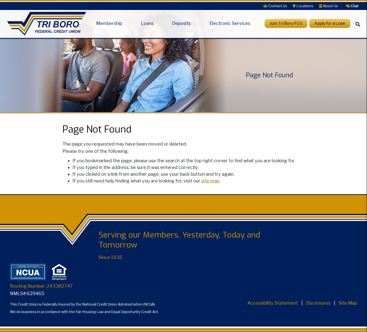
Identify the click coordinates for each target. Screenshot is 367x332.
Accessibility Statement (272, 303)
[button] (352, 5)
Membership (109, 23)
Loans (147, 23)
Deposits (181, 23)
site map (210, 180)
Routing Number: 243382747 (41, 286)
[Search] (357, 28)
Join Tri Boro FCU (286, 23)
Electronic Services (229, 23)
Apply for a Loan (329, 23)
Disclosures (318, 303)
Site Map (348, 303)
